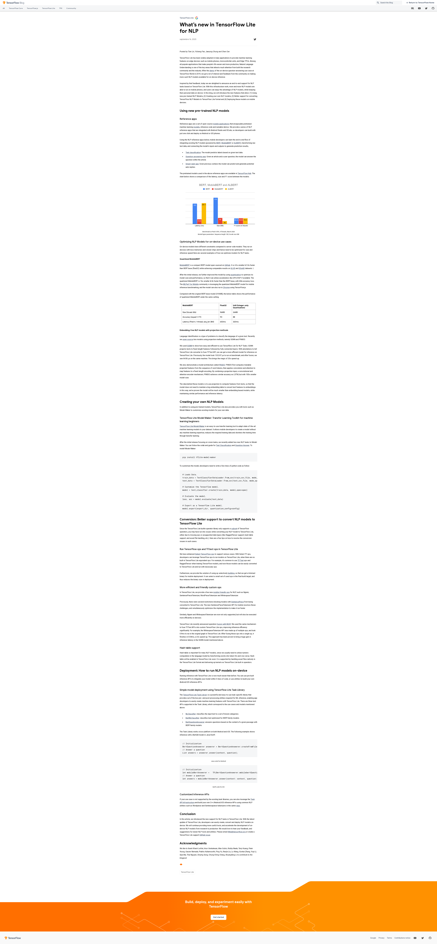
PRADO (222, 365)
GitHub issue (205, 835)
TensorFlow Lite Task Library (195, 695)
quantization (236, 275)
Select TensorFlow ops (204, 554)
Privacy (381, 938)
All (4, 8)
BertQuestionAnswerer (195, 722)
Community (71, 8)
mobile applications (221, 124)
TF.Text (241, 560)
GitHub (227, 265)
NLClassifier (191, 714)
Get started (218, 917)
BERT (218, 143)
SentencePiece (237, 602)
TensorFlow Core (16, 8)
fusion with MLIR (224, 624)
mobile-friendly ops (221, 592)
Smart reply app (192, 164)
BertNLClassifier (192, 718)
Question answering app (196, 157)
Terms (389, 938)
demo (212, 71)
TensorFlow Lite (48, 8)
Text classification (193, 152)
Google (373, 938)
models (196, 127)
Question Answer (242, 445)
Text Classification (223, 445)
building (231, 573)
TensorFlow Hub (244, 173)
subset (234, 529)
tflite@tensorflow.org (237, 832)
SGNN (189, 346)
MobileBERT (226, 143)
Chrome (226, 287)
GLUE (233, 268)
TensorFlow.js (32, 8)
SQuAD (242, 268)
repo (238, 806)
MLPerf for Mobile (191, 284)
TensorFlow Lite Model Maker (192, 426)
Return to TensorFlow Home (421, 3)
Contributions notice (402, 938)
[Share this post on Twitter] (255, 39)
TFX (60, 8)
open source (188, 339)
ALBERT (237, 143)
